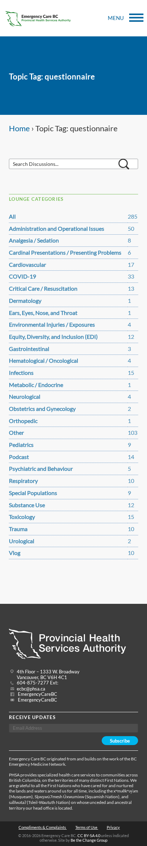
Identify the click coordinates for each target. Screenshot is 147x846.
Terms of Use (86, 827)
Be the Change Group (89, 840)
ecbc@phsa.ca (31, 689)
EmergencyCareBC (37, 694)
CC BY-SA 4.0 (88, 835)
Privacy (113, 827)
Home (19, 128)
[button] (123, 164)
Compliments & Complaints (43, 827)
